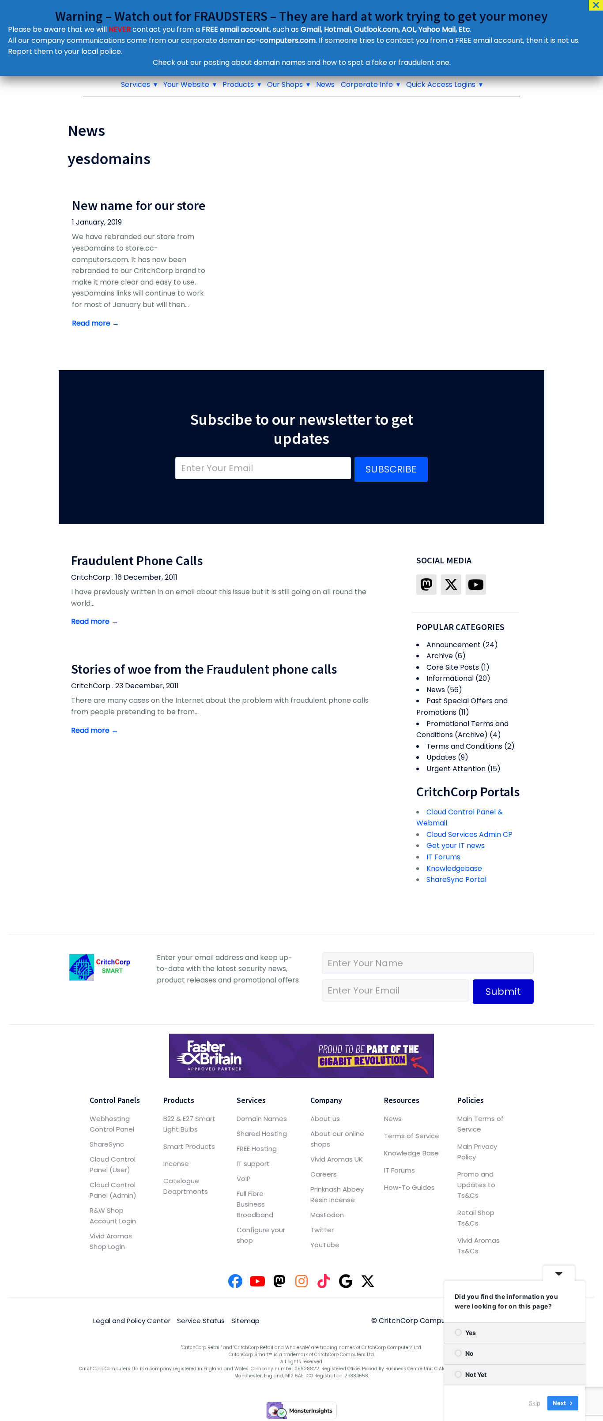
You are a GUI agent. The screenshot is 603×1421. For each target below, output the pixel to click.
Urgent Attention (456, 769)
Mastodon (327, 1214)
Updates (441, 757)
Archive (439, 656)
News (325, 84)
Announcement (453, 645)
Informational (450, 678)
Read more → (95, 323)
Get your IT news (455, 845)
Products (238, 84)
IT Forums (443, 857)
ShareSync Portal (456, 879)
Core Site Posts (452, 667)
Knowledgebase (454, 868)
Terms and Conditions (464, 746)
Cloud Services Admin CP (469, 834)
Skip (534, 1402)
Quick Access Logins (440, 84)
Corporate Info (367, 84)
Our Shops (285, 84)
